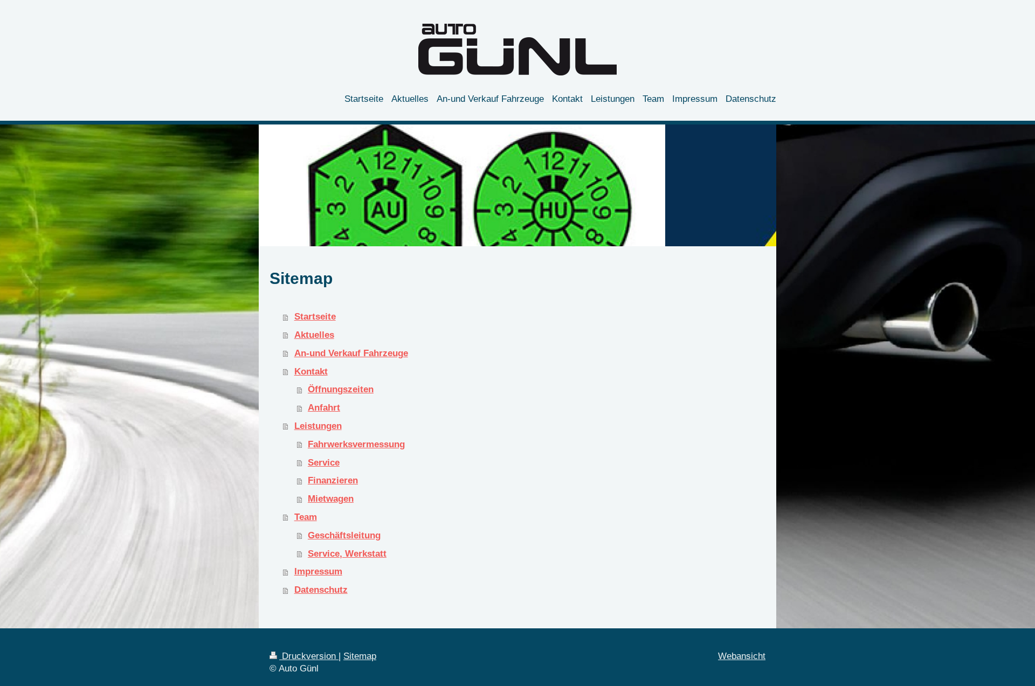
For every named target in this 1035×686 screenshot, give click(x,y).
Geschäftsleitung (344, 535)
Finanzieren (333, 480)
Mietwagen (331, 499)
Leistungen (318, 426)
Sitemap (359, 656)
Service (324, 463)
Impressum (318, 571)
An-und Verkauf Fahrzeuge (351, 353)
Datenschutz (321, 590)
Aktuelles (314, 335)
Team (305, 517)
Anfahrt (324, 408)
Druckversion (309, 656)
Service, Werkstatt (347, 554)
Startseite (315, 316)
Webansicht (741, 656)
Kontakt (311, 371)
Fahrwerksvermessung (356, 444)
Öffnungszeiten (341, 389)
